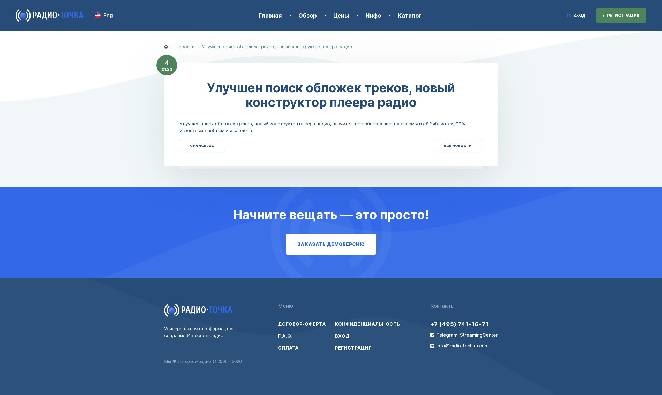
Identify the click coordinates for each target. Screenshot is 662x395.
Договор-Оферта (302, 324)
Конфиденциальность (363, 324)
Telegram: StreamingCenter (467, 335)
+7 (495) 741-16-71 (459, 324)
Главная (270, 15)
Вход (342, 336)
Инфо (373, 15)
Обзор (307, 15)
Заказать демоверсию (330, 244)
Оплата (288, 348)
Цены (341, 15)
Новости (185, 46)
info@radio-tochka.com (463, 346)
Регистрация (353, 348)
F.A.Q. (285, 336)
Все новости (458, 145)
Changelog (202, 145)
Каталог (410, 15)
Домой (166, 47)
